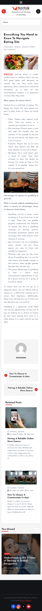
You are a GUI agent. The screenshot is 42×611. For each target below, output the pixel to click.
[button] (35, 529)
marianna (9, 47)
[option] (21, 554)
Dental (7, 553)
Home (5, 22)
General (17, 47)
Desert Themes (25, 600)
